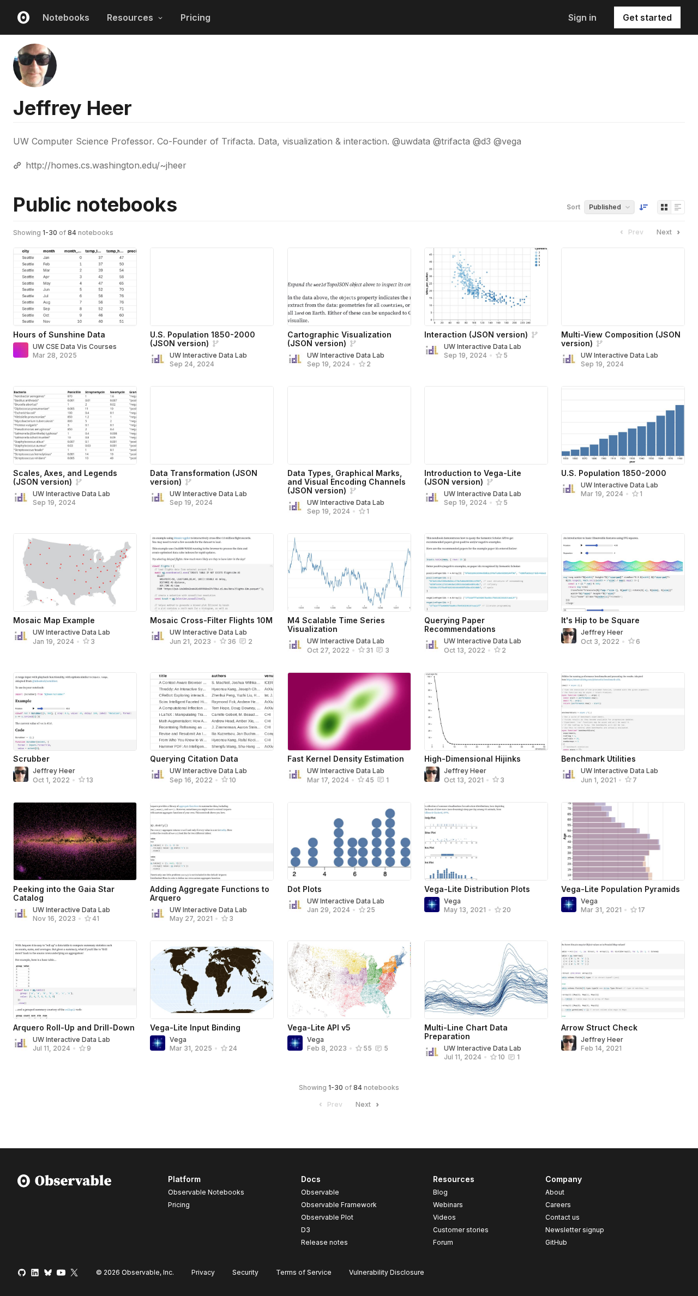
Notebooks (66, 17)
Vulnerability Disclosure (386, 1272)
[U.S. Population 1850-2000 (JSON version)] (212, 287)
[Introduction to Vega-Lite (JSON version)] (486, 425)
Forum (443, 1242)
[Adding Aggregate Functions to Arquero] (212, 841)
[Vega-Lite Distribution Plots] (486, 841)
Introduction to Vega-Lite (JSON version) (472, 477)
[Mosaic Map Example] (75, 572)
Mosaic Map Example (54, 620)
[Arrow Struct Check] (623, 980)
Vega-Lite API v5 (319, 1027)
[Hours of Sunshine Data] (75, 287)
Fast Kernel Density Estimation (345, 758)
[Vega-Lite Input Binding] (212, 980)
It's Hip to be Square (600, 620)
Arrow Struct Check (599, 1027)
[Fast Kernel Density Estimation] (349, 711)
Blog (440, 1192)
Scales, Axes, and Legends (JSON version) (65, 477)
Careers (558, 1205)
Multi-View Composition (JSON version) (621, 339)
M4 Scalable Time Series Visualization (336, 625)
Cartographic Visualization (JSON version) (339, 339)
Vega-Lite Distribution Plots (477, 889)
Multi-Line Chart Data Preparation (466, 1032)
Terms (304, 1272)
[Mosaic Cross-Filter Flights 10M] (212, 572)
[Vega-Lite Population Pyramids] (623, 841)
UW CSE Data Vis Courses (75, 346)
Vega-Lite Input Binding (195, 1027)
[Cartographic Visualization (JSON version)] (349, 287)
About (554, 1192)
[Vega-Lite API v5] (349, 980)
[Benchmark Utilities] (623, 711)
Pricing (195, 17)
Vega (452, 901)
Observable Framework (339, 1205)
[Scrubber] (75, 711)
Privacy (203, 1272)
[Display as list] (677, 207)
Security (245, 1272)
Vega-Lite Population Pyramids (620, 889)
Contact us (562, 1217)
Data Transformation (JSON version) (203, 477)
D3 (305, 1230)
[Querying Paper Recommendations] (486, 572)
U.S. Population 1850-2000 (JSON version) (202, 339)
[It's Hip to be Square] (623, 572)
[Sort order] (643, 207)
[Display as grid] (664, 207)
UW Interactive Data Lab (208, 355)
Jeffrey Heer (602, 632)
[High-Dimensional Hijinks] (486, 711)
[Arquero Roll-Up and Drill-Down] (75, 980)
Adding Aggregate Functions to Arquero (209, 893)
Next (664, 232)
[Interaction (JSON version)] (486, 287)
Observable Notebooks (206, 1192)
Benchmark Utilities (598, 758)
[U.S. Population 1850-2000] (623, 425)
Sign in (582, 17)
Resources (130, 17)
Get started (647, 17)
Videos (444, 1217)
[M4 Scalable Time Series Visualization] (349, 572)
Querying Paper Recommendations (460, 625)
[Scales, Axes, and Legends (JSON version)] (75, 425)
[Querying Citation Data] (212, 711)
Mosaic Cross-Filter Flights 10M (211, 620)
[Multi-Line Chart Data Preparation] (486, 980)
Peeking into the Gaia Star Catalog (64, 893)
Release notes (324, 1242)
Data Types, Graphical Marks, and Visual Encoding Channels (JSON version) (346, 481)
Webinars (448, 1205)
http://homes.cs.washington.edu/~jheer (106, 165)
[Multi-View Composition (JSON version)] (623, 287)
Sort (573, 207)
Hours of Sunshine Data (59, 334)
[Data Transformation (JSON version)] (212, 425)
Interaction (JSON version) (476, 334)
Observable (320, 1192)
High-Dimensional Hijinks (472, 758)
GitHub (556, 1242)
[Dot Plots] (349, 841)
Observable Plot (327, 1217)
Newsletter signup (574, 1230)
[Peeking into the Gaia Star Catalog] (75, 841)
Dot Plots (304, 889)
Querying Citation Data (194, 758)
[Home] (64, 1212)
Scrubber (31, 758)
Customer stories (461, 1230)
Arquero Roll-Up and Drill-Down (74, 1027)
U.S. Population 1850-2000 (613, 473)
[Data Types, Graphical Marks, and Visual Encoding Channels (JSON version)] (349, 425)
